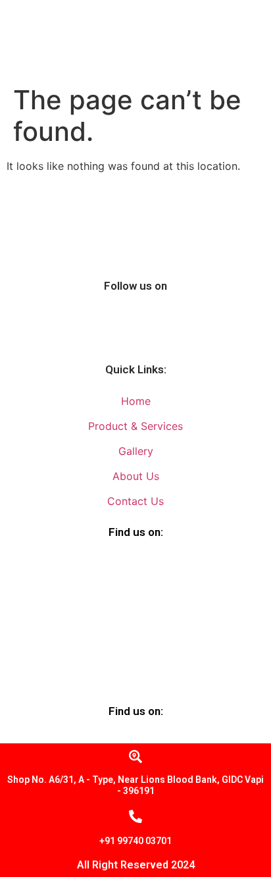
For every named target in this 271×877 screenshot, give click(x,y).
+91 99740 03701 (135, 841)
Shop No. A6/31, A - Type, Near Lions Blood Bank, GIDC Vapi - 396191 (135, 785)
